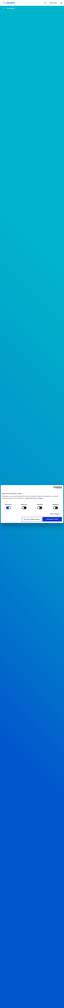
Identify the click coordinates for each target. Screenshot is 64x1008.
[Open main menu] (61, 2)
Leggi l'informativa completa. (34, 498)
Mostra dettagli (54, 514)
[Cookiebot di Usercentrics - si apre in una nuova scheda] (55, 487)
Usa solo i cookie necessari (32, 519)
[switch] (24, 507)
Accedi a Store (53, 3)
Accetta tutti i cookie (52, 519)
